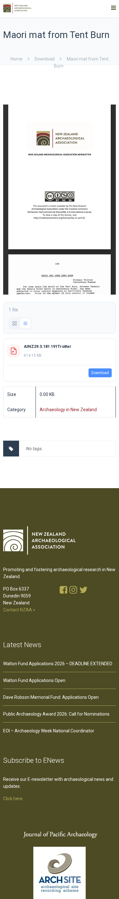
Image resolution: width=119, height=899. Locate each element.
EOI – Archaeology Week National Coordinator (48, 730)
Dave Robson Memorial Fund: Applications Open (51, 697)
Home (16, 58)
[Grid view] (15, 323)
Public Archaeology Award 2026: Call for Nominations (56, 714)
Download (100, 373)
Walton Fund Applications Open (34, 680)
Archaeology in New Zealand (68, 409)
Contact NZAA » (19, 609)
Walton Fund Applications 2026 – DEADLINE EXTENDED (57, 663)
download (45, 58)
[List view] (25, 323)
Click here (13, 798)
